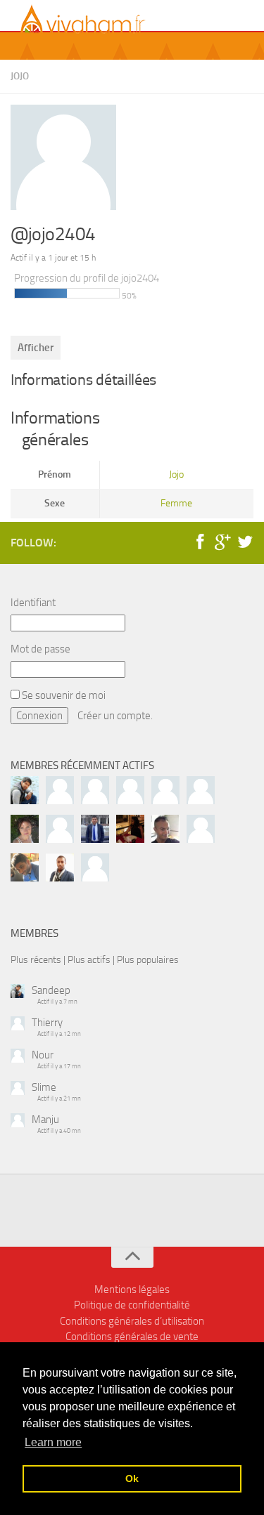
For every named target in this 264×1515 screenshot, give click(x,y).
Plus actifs (89, 959)
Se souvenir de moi (63, 695)
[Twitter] (245, 542)
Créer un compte (114, 715)
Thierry (47, 1022)
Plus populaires (148, 959)
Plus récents (36, 959)
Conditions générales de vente (132, 1336)
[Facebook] (199, 542)
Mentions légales (132, 1289)
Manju (45, 1119)
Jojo (20, 76)
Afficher (36, 347)
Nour (43, 1055)
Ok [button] (132, 1478)
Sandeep (51, 990)
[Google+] (222, 542)
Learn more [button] (53, 1442)
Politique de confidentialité (132, 1305)
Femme (176, 503)
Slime (44, 1087)
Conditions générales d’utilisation (132, 1321)
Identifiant (33, 602)
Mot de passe (40, 649)
